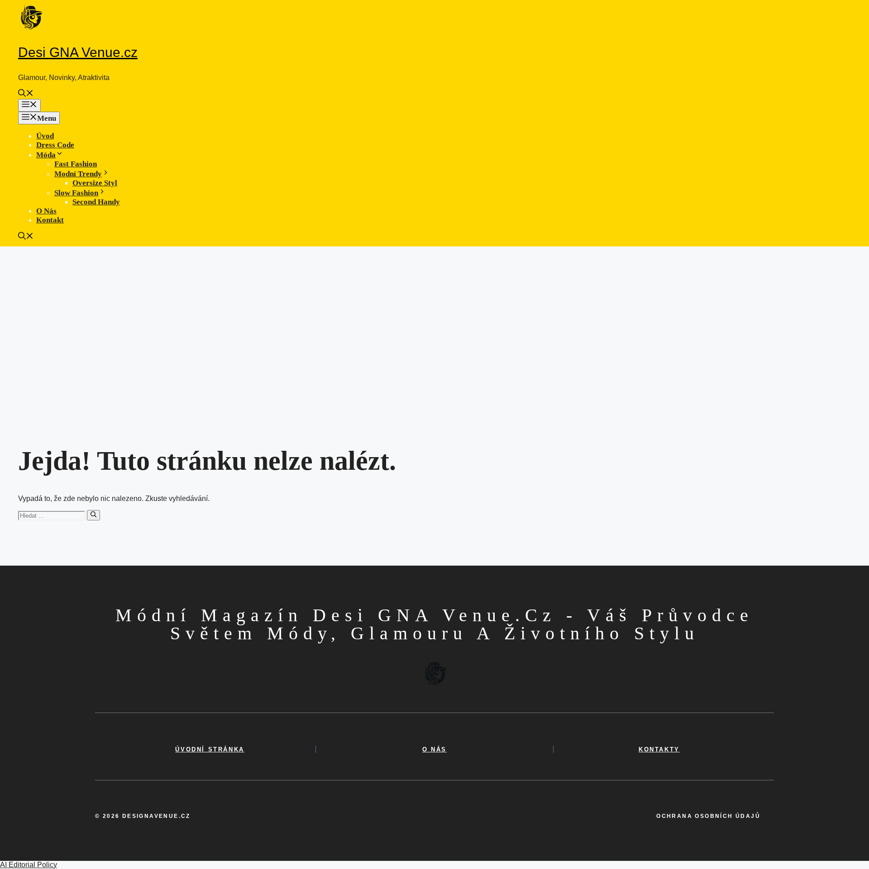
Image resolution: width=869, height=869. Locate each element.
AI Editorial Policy (28, 865)
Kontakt (50, 220)
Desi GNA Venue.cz (78, 52)
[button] (25, 94)
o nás (434, 749)
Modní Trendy (78, 174)
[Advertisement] (434, 314)
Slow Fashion (76, 193)
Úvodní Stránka (209, 749)
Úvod (45, 136)
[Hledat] (93, 515)
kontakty (659, 749)
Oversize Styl (94, 183)
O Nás (46, 211)
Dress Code (55, 145)
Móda (46, 155)
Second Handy (96, 202)
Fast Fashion (75, 164)
